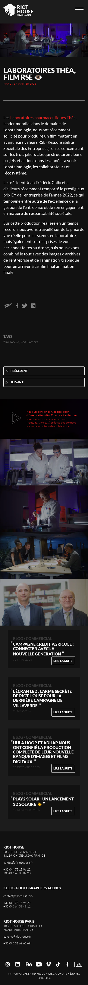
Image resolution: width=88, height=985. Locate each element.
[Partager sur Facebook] (17, 306)
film (6, 342)
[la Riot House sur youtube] (39, 964)
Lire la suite (62, 661)
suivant (16, 382)
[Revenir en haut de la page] (79, 964)
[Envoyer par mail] (8, 306)
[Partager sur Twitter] (25, 306)
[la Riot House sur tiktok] (58, 964)
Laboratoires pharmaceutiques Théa (43, 117)
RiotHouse (25, 9)
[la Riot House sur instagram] (7, 964)
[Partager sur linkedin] (33, 306)
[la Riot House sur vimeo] (48, 964)
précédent (19, 370)
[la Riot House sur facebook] (67, 964)
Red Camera (29, 342)
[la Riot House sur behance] (29, 964)
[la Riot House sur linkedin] (17, 964)
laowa (14, 342)
